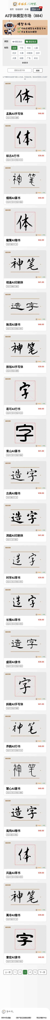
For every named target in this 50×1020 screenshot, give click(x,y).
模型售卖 (32, 41)
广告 (29, 58)
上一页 (8, 972)
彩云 (36, 58)
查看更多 (25, 63)
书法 (29, 48)
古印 (38, 53)
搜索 (38, 71)
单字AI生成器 (6, 1018)
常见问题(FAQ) (42, 1018)
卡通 (21, 53)
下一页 (42, 972)
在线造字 (19, 9)
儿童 (36, 48)
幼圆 (21, 58)
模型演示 (18, 41)
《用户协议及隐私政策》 (23, 1018)
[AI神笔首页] (25, 4)
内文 (14, 53)
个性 (21, 48)
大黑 (14, 58)
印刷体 (29, 53)
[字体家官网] (7, 1012)
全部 (14, 48)
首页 (12, 9)
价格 (26, 9)
